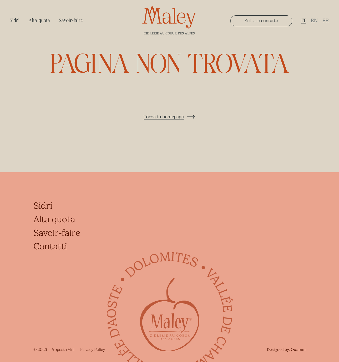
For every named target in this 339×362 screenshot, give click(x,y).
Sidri (15, 20)
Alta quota (39, 20)
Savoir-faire (71, 20)
